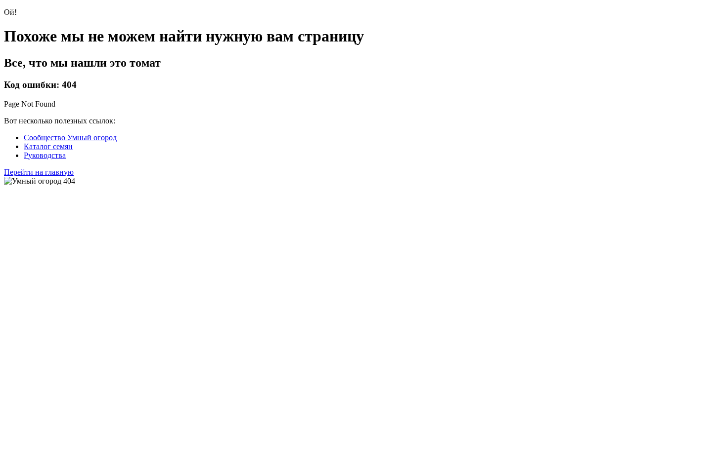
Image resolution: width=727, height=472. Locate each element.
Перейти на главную (39, 172)
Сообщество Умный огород (70, 137)
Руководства (45, 155)
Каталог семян (48, 146)
